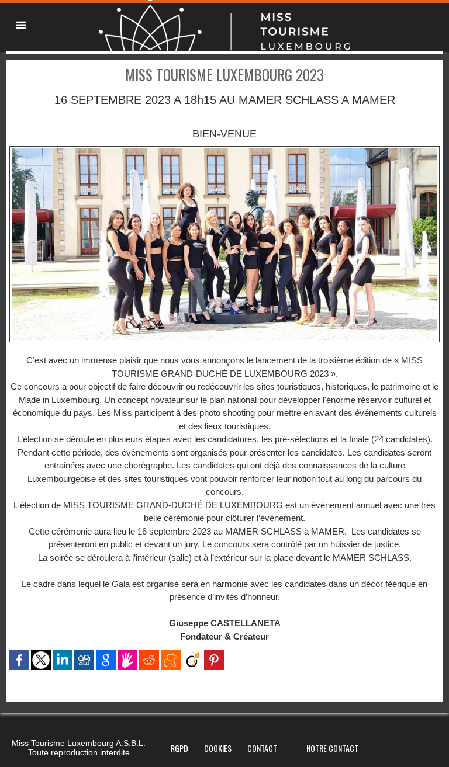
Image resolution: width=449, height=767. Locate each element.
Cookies (218, 748)
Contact (262, 748)
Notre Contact (332, 748)
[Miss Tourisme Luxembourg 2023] (224, 149)
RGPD (179, 748)
